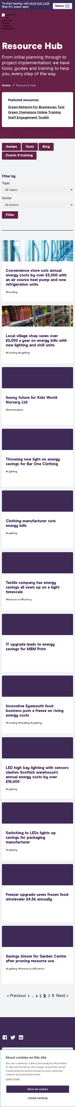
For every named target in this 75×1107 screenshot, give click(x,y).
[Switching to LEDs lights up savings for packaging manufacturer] (37, 831)
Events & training (19, 155)
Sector (7, 198)
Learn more (13, 1079)
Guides (11, 146)
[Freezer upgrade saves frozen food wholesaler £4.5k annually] (37, 893)
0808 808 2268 (39, 3)
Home (6, 85)
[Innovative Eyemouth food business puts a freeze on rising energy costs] (37, 704)
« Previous (16, 995)
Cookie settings (38, 1098)
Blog (46, 146)
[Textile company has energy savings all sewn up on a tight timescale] (37, 581)
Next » (62, 995)
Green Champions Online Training (34, 112)
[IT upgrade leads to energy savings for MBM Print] (37, 643)
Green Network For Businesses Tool (36, 107)
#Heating (24, 722)
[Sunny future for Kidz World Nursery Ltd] (37, 396)
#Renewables (14, 409)
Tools (30, 146)
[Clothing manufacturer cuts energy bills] (37, 519)
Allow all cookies (37, 1089)
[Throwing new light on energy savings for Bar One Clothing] (37, 458)
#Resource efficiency (19, 599)
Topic (6, 183)
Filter (10, 215)
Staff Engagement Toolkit (28, 117)
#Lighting (24, 352)
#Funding (12, 292)
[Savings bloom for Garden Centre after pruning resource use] (37, 955)
